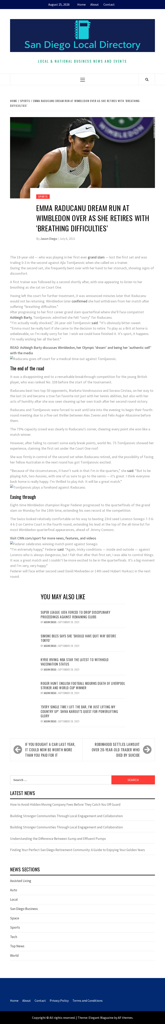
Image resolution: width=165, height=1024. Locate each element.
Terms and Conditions (87, 1000)
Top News (17, 946)
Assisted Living (20, 881)
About (94, 4)
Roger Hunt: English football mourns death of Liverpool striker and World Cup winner (83, 685)
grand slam (96, 257)
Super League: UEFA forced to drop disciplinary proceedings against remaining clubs (75, 614)
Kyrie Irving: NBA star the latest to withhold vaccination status (75, 662)
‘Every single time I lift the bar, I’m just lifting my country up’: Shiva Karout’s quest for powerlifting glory (79, 711)
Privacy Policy (59, 1000)
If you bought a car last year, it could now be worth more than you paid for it (50, 750)
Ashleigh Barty (21, 317)
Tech (13, 937)
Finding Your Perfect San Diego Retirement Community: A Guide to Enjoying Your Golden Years (77, 850)
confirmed (79, 301)
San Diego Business (24, 909)
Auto (13, 890)
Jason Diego (49, 239)
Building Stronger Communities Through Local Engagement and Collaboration (66, 816)
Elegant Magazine (101, 1018)
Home (81, 4)
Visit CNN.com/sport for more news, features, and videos (53, 538)
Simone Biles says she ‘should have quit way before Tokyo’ (78, 638)
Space (14, 918)
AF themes (125, 1018)
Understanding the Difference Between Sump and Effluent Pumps (58, 838)
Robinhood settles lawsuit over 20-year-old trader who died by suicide (116, 750)
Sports (43, 196)
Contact (109, 4)
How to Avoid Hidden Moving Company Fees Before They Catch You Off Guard (65, 804)
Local (14, 899)
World (14, 955)
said (95, 323)
